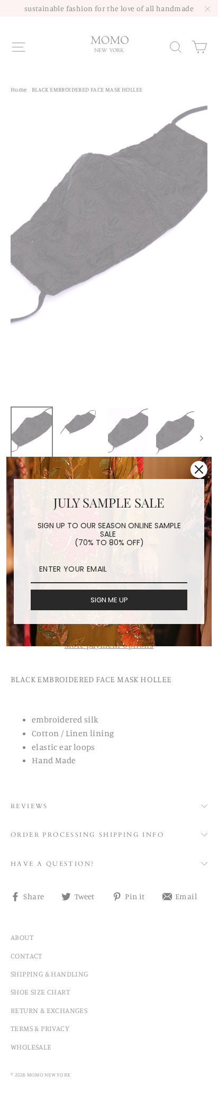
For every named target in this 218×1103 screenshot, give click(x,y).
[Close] (199, 469)
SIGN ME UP (109, 600)
